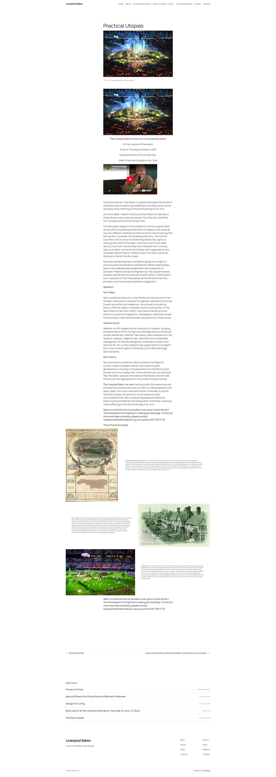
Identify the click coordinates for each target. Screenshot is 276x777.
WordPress (206, 770)
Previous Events (129, 80)
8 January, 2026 (205, 696)
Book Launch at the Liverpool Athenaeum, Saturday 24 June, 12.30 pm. (176, 652)
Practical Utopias (75, 718)
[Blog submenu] (173, 3)
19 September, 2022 (203, 689)
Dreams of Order (75, 689)
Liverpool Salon (74, 3)
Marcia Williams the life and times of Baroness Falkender (96, 696)
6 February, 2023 (204, 718)
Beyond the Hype (76, 652)
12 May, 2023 (206, 711)
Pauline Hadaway (116, 80)
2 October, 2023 (204, 704)
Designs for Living (75, 703)
